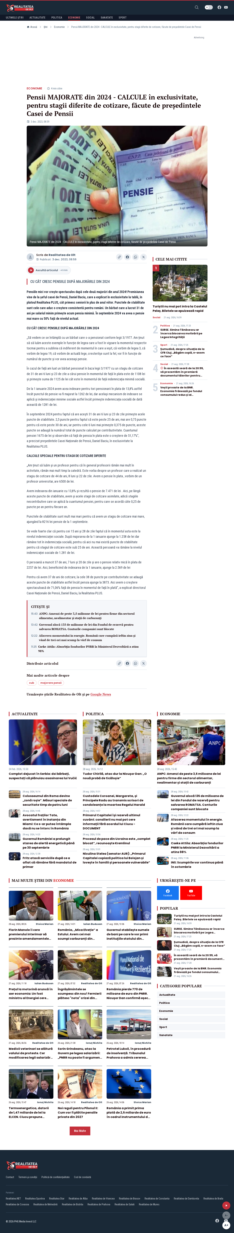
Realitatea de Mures (149, 1204)
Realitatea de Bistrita (72, 1204)
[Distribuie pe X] (143, 257)
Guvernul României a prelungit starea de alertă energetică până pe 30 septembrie (49, 843)
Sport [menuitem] (123, 17)
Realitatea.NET (13, 1198)
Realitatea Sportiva (35, 1198)
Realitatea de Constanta (157, 1198)
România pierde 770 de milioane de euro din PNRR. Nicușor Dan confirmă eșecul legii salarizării (129, 996)
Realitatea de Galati (125, 1204)
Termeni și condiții (27, 1177)
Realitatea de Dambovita (186, 1198)
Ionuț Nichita (94, 1042)
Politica (165, 325)
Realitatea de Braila (213, 1198)
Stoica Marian (44, 924)
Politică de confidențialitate (55, 1177)
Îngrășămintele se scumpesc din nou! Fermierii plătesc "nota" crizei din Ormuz (79, 996)
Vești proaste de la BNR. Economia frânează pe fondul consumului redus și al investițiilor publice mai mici (181, 393)
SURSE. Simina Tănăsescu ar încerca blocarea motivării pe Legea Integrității (181, 333)
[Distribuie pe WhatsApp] (135, 257)
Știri (46, 26)
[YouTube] (226, 7)
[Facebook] (219, 7)
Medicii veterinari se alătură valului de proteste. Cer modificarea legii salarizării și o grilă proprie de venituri (31, 1055)
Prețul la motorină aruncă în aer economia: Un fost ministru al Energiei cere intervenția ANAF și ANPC (31, 996)
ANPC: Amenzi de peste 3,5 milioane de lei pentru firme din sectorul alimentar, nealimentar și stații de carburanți (87, 616)
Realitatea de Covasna (17, 1204)
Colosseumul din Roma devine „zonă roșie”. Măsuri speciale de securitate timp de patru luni (47, 800)
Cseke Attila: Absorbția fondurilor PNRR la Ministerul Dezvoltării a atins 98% (88, 649)
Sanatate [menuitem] (107, 17)
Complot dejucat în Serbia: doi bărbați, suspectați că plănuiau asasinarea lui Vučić (43, 776)
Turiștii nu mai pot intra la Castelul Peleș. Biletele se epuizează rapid (180, 308)
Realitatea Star (56, 1198)
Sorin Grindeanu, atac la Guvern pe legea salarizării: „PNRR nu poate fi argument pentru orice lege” (79, 1055)
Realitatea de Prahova (99, 1204)
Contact (10, 1177)
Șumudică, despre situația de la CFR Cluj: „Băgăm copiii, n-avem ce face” (182, 352)
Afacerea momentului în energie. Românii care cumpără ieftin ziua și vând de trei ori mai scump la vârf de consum (87, 638)
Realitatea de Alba (78, 1198)
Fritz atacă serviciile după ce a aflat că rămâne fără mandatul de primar (49, 862)
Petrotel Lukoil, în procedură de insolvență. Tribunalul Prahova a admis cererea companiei (129, 1055)
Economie (59, 26)
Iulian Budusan (92, 924)
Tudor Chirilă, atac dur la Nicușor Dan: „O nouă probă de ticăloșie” (115, 776)
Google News (100, 694)
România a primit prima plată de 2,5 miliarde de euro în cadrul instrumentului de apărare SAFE (129, 1114)
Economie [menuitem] (74, 17)
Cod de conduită (82, 1177)
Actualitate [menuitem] (37, 17)
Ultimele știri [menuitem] (15, 17)
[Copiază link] (119, 257)
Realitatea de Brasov (129, 1198)
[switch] (209, 7)
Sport (163, 345)
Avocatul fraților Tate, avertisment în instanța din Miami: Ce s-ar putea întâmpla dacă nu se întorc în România (47, 821)
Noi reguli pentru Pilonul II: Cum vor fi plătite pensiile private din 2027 (78, 1112)
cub (31, 683)
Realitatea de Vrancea (103, 1198)
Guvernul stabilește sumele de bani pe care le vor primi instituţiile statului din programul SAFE (128, 936)
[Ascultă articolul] (226, 1205)
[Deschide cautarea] (196, 7)
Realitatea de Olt (62, 255)
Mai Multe (80, 1131)
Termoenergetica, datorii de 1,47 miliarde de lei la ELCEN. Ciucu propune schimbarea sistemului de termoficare (29, 1117)
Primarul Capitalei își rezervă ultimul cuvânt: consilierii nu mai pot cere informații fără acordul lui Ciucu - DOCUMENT (111, 821)
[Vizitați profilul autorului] (30, 257)
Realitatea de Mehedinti (45, 1204)
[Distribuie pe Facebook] (127, 257)
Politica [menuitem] (56, 17)
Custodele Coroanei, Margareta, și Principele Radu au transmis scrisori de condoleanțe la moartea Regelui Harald (114, 800)
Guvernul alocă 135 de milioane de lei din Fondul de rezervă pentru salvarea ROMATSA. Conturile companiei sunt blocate (86, 627)
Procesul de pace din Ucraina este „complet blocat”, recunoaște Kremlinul (116, 841)
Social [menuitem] (90, 17)
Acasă (33, 26)
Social (156, 317)
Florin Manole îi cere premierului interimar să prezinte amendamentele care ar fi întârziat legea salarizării (29, 939)
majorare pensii (51, 683)
